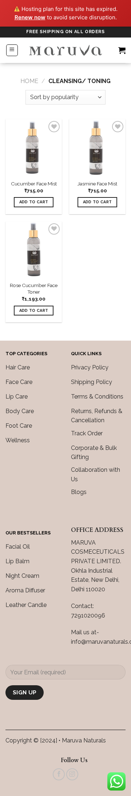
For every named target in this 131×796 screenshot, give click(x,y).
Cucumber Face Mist (34, 184)
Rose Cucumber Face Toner (33, 288)
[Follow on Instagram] (72, 774)
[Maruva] (65, 50)
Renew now (30, 17)
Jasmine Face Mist (97, 184)
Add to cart (33, 202)
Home (29, 81)
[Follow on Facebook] (59, 774)
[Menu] (12, 50)
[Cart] (122, 50)
